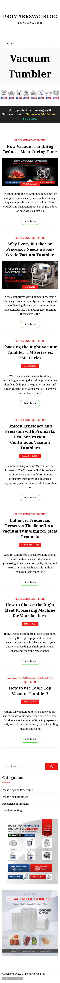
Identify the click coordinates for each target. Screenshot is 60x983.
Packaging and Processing (17, 790)
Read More (30, 221)
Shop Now (30, 118)
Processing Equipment (30, 140)
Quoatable (17, 978)
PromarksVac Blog (30, 16)
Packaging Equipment (22, 677)
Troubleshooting (12, 810)
